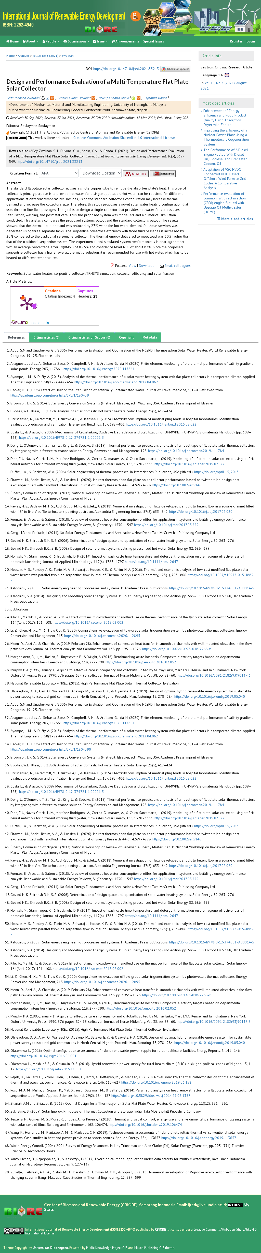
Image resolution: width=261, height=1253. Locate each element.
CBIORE (161, 1229)
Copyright (126, 337)
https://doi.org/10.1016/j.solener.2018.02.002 (88, 622)
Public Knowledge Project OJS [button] (106, 1248)
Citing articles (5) (46, 337)
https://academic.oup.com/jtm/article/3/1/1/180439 (49, 395)
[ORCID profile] (134, 98)
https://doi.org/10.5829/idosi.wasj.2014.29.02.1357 (150, 1095)
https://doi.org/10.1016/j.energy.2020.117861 (99, 369)
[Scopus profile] (52, 98)
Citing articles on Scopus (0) (89, 337)
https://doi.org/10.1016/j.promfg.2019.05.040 (209, 696)
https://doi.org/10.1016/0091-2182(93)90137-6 (214, 675)
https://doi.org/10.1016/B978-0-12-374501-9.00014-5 (211, 588)
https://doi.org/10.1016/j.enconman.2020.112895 (102, 635)
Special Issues (153, 41)
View (132, 265)
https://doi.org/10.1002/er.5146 (176, 485)
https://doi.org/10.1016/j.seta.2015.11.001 (49, 1069)
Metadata (149, 337)
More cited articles (236, 218)
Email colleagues (178, 265)
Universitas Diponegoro (50, 1248)
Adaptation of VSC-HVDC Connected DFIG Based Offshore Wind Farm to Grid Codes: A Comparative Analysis (224, 178)
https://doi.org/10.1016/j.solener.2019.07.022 (189, 464)
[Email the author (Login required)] (47, 98)
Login (250, 41)
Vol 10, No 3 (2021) (45, 55)
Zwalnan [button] (67, 55)
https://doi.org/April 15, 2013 (216, 472)
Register (236, 41)
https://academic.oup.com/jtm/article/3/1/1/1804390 (50, 749)
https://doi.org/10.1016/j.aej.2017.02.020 (200, 511)
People (51, 41)
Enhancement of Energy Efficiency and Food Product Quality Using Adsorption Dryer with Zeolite (224, 117)
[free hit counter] (235, 1204)
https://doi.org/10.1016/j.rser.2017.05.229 (166, 524)
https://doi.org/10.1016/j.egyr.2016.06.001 (43, 1056)
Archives (23, 55)
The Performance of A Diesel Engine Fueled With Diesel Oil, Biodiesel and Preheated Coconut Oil (225, 157)
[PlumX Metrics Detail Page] (27, 303)
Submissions (77, 41)
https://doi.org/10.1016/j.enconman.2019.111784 (186, 450)
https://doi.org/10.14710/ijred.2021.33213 (126, 69)
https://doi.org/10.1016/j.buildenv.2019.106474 (145, 1124)
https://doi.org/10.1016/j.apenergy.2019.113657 (198, 1137)
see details (40, 322)
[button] (8, 132)
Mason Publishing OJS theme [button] (154, 1248)
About (31, 41)
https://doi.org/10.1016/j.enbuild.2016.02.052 (141, 662)
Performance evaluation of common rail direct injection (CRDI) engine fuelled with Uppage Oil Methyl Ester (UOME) (224, 202)
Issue (100, 41)
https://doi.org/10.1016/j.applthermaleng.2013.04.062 (116, 382)
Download (146, 265)
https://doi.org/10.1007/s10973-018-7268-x (176, 649)
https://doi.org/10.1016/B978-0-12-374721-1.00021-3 (61, 437)
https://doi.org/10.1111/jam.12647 (151, 561)
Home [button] (10, 55)
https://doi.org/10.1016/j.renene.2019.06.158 (156, 1082)
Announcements (127, 41)
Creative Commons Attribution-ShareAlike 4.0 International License (124, 137)
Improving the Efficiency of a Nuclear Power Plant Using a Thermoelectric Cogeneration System (225, 137)
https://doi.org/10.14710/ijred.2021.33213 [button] (49, 161)
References (16, 337)
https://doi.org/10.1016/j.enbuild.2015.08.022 (161, 424)
